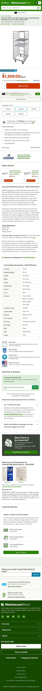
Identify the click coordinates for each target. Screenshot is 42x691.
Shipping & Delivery (29, 658)
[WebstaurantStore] (21, 604)
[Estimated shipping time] (33, 123)
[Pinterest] (23, 616)
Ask (35, 387)
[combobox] (21, 8)
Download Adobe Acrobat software (11, 486)
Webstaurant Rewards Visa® (17, 94)
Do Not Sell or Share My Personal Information (21, 680)
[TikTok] (18, 616)
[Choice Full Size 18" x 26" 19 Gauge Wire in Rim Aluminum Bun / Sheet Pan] (11, 176)
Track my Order (21, 652)
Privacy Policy (25, 395)
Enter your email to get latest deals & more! (18, 570)
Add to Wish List (21, 99)
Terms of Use (15, 395)
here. (34, 237)
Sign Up (36, 574)
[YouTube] (8, 616)
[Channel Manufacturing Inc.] (8, 156)
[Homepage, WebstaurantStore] (21, 3)
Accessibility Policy (21, 677)
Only (3, 73)
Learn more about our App (16, 597)
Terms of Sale (21, 667)
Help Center (21, 646)
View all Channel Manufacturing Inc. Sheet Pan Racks (24, 156)
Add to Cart (8, 180)
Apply (38, 94)
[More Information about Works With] (13, 166)
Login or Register (21, 552)
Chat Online (11, 658)
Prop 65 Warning (28, 257)
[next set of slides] (40, 176)
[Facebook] (13, 616)
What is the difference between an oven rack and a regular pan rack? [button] (18, 425)
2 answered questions (18, 24)
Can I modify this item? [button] (12, 405)
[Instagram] (2, 616)
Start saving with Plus (15, 586)
